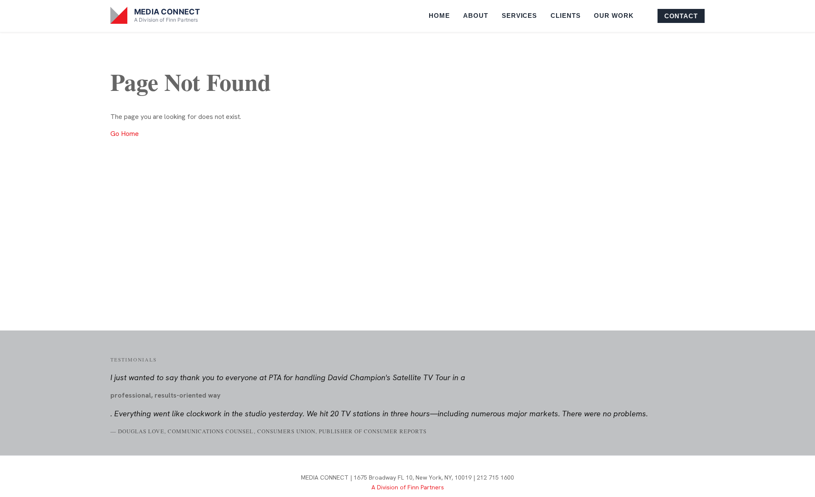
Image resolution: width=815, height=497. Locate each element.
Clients (565, 15)
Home (439, 15)
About (475, 15)
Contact (681, 16)
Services (519, 15)
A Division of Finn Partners (407, 487)
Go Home (124, 133)
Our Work (613, 15)
